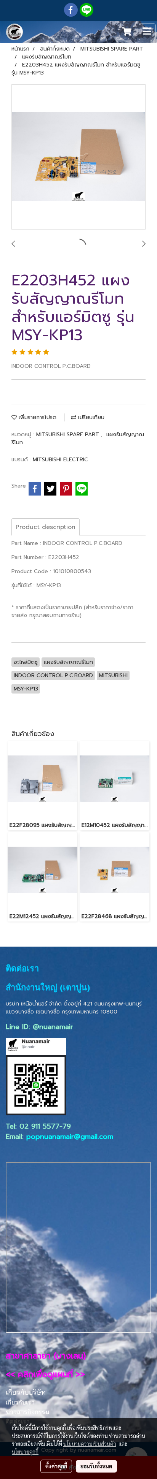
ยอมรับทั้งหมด (96, 1466)
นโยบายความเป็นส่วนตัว (89, 1443)
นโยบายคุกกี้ (25, 1451)
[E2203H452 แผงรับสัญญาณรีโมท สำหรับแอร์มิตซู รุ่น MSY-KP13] (78, 157)
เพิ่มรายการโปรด (36, 417)
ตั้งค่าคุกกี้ (56, 1466)
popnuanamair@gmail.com (69, 1136)
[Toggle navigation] (147, 32)
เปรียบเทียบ (90, 417)
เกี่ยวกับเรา (20, 1402)
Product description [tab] (45, 527)
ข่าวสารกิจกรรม (28, 1412)
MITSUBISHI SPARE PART (68, 435)
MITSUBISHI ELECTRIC (60, 460)
